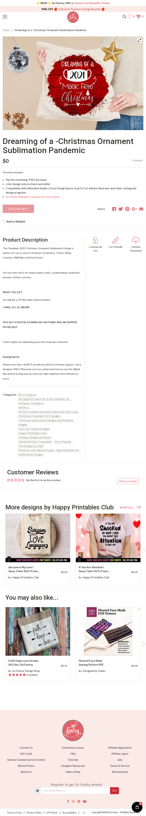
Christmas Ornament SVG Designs (39, 416)
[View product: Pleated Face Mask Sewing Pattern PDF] (108, 631)
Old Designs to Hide (30, 445)
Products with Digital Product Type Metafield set (48, 450)
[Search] (124, 16)
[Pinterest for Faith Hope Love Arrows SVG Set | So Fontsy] (41, 648)
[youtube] (84, 801)
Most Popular (62, 441)
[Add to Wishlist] (68, 515)
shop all (126, 507)
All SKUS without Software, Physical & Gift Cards (48, 411)
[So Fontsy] (73, 17)
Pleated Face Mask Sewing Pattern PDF (91, 662)
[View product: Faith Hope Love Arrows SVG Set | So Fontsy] (38, 631)
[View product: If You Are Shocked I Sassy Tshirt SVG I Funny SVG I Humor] (108, 538)
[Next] (136, 83)
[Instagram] (73, 801)
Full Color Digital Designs (33, 428)
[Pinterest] (78, 801)
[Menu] (20, 16)
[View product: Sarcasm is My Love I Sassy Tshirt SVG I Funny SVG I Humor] (38, 538)
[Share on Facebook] (114, 209)
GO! (114, 790)
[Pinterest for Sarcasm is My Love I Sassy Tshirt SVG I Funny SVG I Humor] (41, 555)
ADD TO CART (56, 555)
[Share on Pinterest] (127, 209)
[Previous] (10, 83)
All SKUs (23, 407)
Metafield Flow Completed (34, 441)
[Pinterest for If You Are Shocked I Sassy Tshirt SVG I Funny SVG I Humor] (111, 555)
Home (6, 30)
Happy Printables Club (32, 433)
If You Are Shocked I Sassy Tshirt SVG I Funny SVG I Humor (94, 569)
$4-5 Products (27, 394)
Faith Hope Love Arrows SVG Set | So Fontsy (23, 662)
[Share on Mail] (141, 209)
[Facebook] (68, 801)
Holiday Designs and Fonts (34, 437)
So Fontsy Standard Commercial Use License (32, 196)
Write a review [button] (128, 481)
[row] (73, 550)
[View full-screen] (139, 40)
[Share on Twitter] (120, 209)
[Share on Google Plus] (134, 209)
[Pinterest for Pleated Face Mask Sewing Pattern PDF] (111, 648)
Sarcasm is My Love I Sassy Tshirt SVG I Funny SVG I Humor (23, 569)
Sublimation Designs (30, 454)
